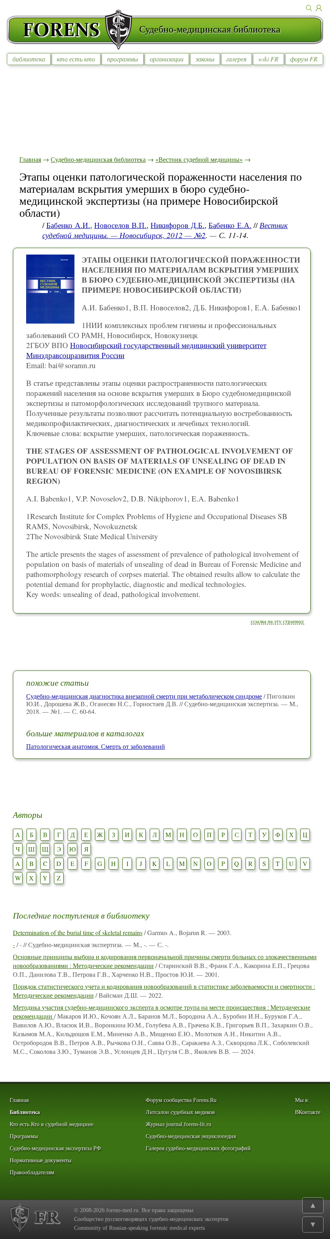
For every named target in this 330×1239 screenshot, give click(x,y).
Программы (24, 1136)
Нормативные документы (40, 1160)
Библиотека (25, 1112)
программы (122, 59)
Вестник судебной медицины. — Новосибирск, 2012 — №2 (165, 230)
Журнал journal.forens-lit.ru (178, 1124)
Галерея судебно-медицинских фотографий (198, 1148)
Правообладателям (32, 1173)
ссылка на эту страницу (277, 621)
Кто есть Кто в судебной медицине (51, 1124)
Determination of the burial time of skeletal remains (77, 932)
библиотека (28, 59)
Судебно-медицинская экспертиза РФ (55, 1148)
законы (205, 59)
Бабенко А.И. (68, 225)
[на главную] (72, 30)
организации (167, 59)
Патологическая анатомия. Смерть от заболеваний (95, 746)
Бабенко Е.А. (230, 225)
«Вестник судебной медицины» (199, 159)
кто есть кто (76, 59)
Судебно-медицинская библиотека (98, 159)
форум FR (304, 59)
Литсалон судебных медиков (180, 1112)
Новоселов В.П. (120, 225)
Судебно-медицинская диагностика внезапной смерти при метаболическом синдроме (144, 696)
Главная (30, 159)
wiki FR (268, 59)
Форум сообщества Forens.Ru (181, 1100)
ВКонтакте (307, 1112)
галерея (236, 59)
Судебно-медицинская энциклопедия (191, 1136)
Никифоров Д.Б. (177, 225)
